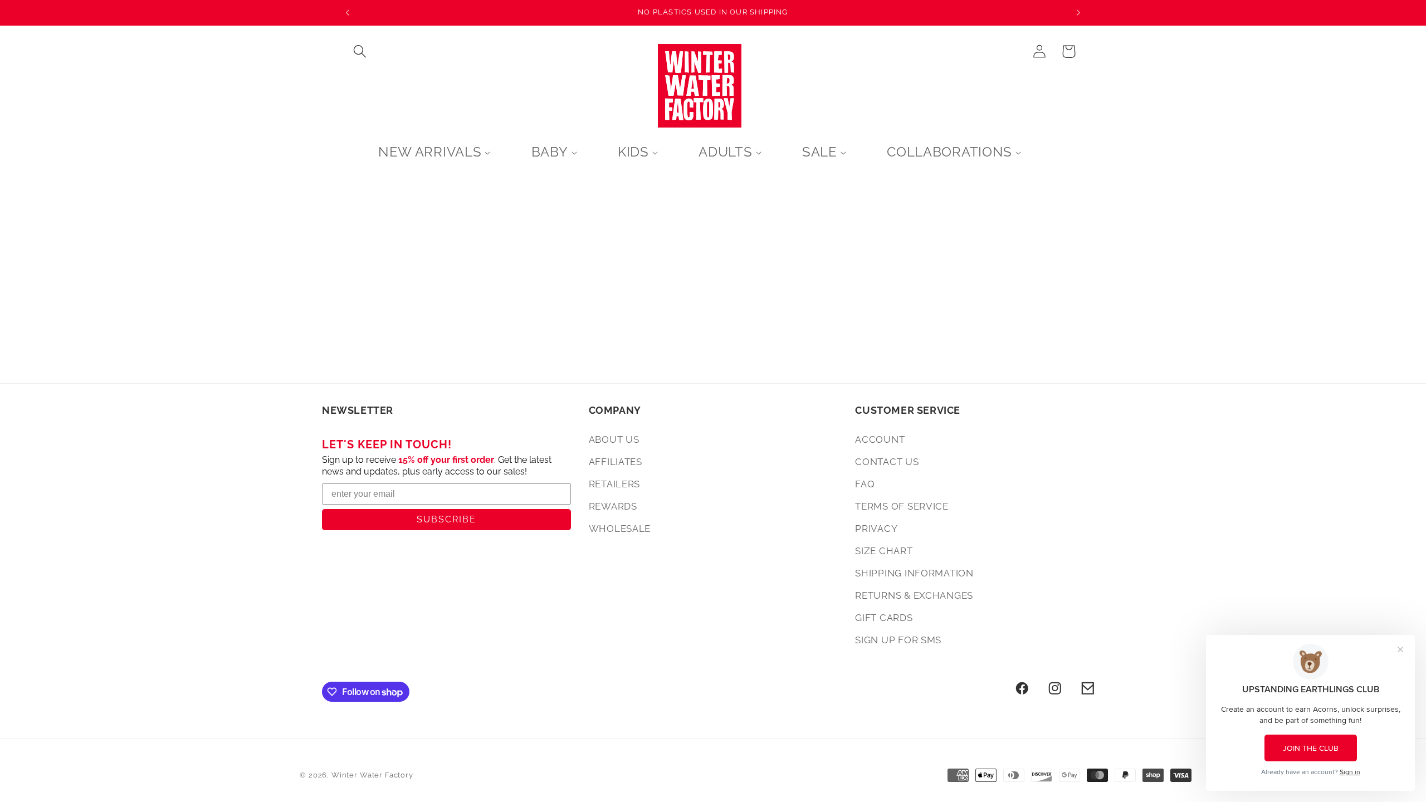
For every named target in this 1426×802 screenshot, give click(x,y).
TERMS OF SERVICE (902, 506)
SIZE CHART (883, 550)
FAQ (865, 484)
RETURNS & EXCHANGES (914, 595)
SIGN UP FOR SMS (898, 639)
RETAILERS (614, 484)
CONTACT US (887, 461)
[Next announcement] (1078, 13)
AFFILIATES (615, 461)
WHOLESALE (620, 528)
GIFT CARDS (883, 617)
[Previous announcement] (347, 13)
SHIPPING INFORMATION (914, 573)
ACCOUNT (880, 439)
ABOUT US (614, 439)
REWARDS (613, 506)
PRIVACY (876, 528)
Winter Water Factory (372, 775)
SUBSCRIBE (446, 519)
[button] (360, 51)
